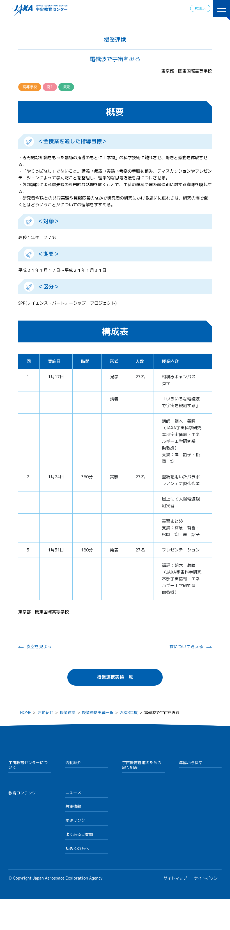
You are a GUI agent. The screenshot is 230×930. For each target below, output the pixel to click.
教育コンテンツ (22, 793)
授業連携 (67, 712)
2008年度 (129, 712)
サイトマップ (175, 878)
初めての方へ (77, 848)
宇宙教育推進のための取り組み (141, 765)
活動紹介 (45, 712)
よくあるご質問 (79, 834)
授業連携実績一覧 (115, 677)
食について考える (186, 647)
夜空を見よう (39, 647)
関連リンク (75, 820)
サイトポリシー (208, 878)
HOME (25, 712)
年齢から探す (191, 762)
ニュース (73, 792)
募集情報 (73, 806)
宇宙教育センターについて (28, 765)
